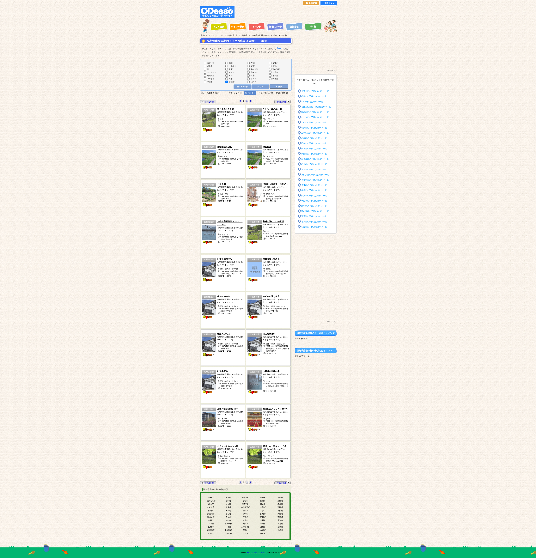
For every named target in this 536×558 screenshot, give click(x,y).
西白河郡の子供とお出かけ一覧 (315, 211)
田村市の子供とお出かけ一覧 (314, 143)
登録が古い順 (282, 93)
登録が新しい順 (265, 93)
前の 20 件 (209, 102)
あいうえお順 (235, 93)
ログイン (330, 3)
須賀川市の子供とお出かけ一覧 (315, 91)
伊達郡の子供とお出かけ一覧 (314, 185)
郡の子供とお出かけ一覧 (312, 101)
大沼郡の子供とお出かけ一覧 (314, 154)
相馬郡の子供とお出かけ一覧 (314, 222)
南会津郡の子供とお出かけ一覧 (315, 159)
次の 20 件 (281, 102)
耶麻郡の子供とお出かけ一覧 (314, 128)
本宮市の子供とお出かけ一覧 (314, 206)
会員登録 (313, 3)
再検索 (279, 86)
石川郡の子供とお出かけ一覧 (314, 164)
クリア (260, 87)
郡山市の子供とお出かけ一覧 (314, 122)
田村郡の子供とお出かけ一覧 (314, 149)
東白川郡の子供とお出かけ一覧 (315, 175)
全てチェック (242, 87)
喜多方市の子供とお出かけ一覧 (315, 180)
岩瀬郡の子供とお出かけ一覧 (314, 138)
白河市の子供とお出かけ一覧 (314, 195)
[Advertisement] (286, 12)
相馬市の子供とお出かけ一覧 (314, 190)
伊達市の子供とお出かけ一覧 (314, 201)
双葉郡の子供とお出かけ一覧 (314, 216)
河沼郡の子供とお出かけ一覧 (314, 169)
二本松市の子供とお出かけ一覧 (315, 133)
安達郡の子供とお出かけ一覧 (314, 227)
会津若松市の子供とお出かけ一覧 (316, 107)
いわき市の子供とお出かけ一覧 (315, 117)
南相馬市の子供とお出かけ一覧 (315, 112)
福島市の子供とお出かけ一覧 (314, 96)
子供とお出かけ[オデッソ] (256, 553)
